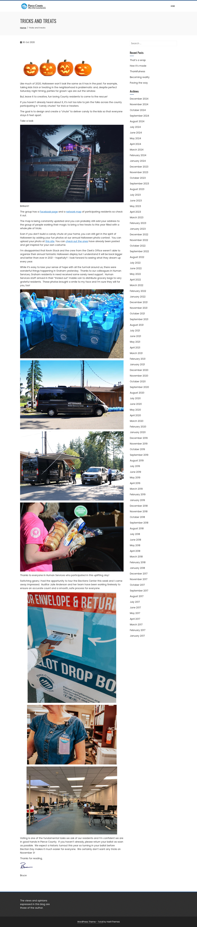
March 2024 (137, 149)
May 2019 (135, 477)
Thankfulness (137, 71)
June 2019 (135, 472)
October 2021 (137, 313)
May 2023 (135, 206)
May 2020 (135, 409)
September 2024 (139, 115)
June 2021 (135, 336)
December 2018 (139, 505)
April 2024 (135, 144)
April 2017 (135, 619)
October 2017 (137, 585)
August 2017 (137, 596)
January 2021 (137, 364)
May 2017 (135, 613)
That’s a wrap (138, 60)
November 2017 (138, 579)
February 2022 (138, 291)
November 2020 (139, 375)
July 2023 (135, 194)
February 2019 (138, 494)
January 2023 (138, 228)
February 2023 (138, 223)
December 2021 (139, 302)
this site (49, 241)
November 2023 (139, 172)
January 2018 (137, 568)
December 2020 (139, 370)
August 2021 (137, 325)
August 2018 (137, 528)
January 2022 (138, 296)
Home (173, 6)
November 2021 (138, 308)
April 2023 (135, 211)
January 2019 (137, 500)
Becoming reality (140, 77)
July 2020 (135, 398)
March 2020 (136, 421)
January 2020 (138, 432)
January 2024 (138, 161)
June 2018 (135, 539)
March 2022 (136, 285)
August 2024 (137, 121)
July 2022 (135, 262)
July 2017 (135, 602)
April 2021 (135, 347)
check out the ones (77, 241)
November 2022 (139, 240)
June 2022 (136, 268)
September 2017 (139, 590)
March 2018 (136, 556)
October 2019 (137, 449)
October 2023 (138, 178)
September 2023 (139, 183)
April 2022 (135, 279)
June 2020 (136, 404)
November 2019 (139, 443)
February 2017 (137, 630)
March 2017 (136, 624)
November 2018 (139, 511)
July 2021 (135, 330)
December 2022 (139, 234)
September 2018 (139, 522)
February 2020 (138, 426)
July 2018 (135, 534)
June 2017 (135, 607)
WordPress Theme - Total (90, 921)
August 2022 (137, 257)
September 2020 (139, 387)
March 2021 (136, 353)
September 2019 (139, 455)
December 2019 (139, 438)
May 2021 (135, 341)
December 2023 (139, 166)
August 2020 (137, 392)
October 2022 (138, 245)
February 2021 (137, 358)
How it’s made (138, 65)
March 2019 (136, 488)
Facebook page (49, 211)
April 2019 (135, 483)
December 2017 (139, 573)
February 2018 (138, 562)
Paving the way (139, 82)
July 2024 (135, 127)
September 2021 (139, 319)
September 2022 (139, 251)
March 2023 (136, 217)
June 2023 (136, 200)
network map (73, 211)
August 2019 (137, 460)
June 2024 (136, 132)
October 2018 (137, 517)
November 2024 (139, 104)
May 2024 (135, 138)
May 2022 (135, 274)
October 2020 (138, 381)
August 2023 (137, 189)
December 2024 (139, 98)
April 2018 (135, 551)
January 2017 (137, 635)
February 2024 (138, 155)
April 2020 (135, 415)
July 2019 (135, 466)
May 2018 (135, 545)
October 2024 (138, 110)
